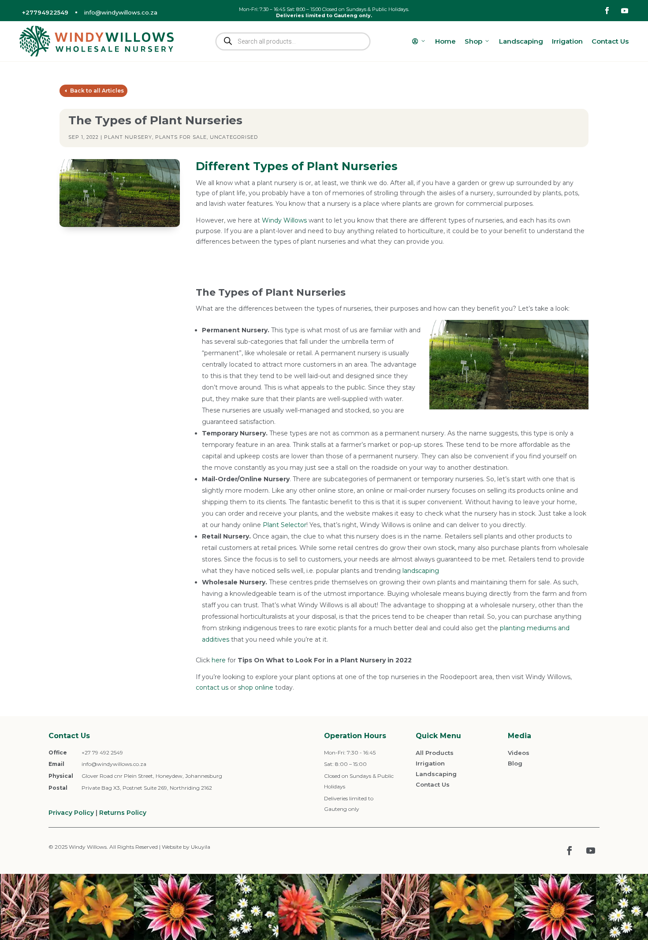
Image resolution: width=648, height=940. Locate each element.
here (219, 660)
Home (445, 41)
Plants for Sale (181, 137)
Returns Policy (122, 813)
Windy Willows (284, 220)
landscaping (420, 571)
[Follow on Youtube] (625, 11)
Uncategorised (234, 137)
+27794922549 (45, 12)
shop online (255, 687)
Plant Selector (284, 525)
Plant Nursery (128, 137)
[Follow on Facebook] (607, 11)
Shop (473, 41)
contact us (212, 687)
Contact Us (610, 41)
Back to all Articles (97, 90)
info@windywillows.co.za (120, 12)
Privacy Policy (71, 813)
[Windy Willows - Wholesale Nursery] (96, 41)
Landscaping (521, 41)
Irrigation (567, 41)
